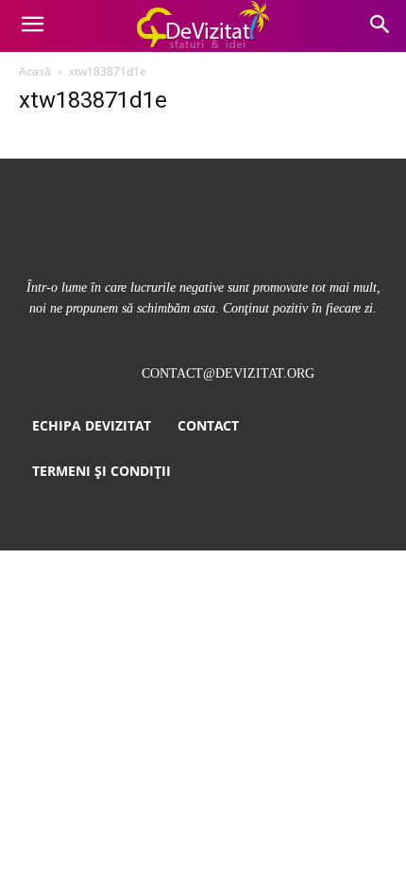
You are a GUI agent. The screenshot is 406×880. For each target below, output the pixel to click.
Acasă (35, 71)
